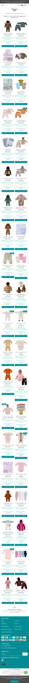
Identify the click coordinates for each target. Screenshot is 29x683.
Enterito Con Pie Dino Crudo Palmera (21, 446)
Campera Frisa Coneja (8, 416)
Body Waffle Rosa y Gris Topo (8, 562)
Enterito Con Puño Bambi (8, 324)
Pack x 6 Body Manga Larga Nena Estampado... (8, 475)
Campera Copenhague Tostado (8, 295)
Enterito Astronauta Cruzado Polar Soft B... (21, 208)
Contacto (16, 623)
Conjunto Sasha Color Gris (21, 179)
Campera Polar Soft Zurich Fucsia (21, 533)
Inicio (2, 620)
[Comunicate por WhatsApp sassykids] (26, 672)
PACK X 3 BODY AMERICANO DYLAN (21, 92)
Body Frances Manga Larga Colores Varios (21, 417)
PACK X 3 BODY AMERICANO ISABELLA (21, 266)
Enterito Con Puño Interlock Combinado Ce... (8, 533)
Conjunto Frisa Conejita (21, 388)
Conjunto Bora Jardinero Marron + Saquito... (21, 295)
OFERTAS (3, 623)
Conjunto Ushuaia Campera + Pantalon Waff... (8, 34)
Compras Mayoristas (6, 632)
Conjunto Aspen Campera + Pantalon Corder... (8, 237)
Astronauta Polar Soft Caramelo (8, 504)
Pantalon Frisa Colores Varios (21, 562)
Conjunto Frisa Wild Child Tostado (8, 121)
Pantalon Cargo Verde (8, 265)
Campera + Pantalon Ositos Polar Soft (21, 150)
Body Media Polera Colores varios (21, 63)
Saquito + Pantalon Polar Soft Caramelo (8, 382)
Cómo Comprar (18, 626)
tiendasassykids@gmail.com (9, 648)
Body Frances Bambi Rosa (21, 475)
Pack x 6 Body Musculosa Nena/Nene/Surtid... (8, 150)
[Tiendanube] (14, 669)
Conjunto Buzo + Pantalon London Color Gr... (21, 34)
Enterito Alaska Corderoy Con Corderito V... (8, 208)
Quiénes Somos (5, 626)
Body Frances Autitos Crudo (21, 353)
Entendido (14, 681)
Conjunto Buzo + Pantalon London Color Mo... (21, 121)
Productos (16, 620)
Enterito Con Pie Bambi (8, 445)
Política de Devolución (6, 629)
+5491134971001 (6, 645)
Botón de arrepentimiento (14, 674)
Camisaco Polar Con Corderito (8, 179)
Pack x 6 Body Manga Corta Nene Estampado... (8, 92)
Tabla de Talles (18, 629)
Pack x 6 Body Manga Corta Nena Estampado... (8, 63)
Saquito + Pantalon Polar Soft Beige (8, 353)
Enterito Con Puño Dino (21, 324)
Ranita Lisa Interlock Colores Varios (21, 504)
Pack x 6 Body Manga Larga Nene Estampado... (21, 237)
